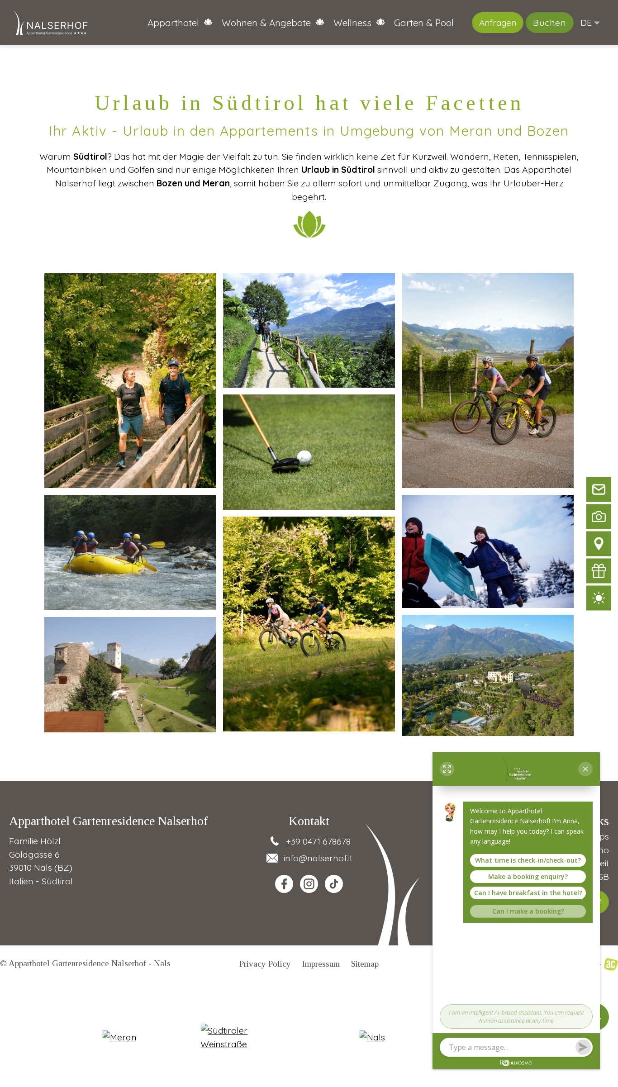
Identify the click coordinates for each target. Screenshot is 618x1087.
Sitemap (365, 963)
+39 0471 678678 (318, 841)
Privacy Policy (265, 963)
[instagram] (309, 884)
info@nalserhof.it (318, 858)
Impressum (321, 963)
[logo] (51, 23)
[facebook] (284, 884)
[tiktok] (334, 884)
